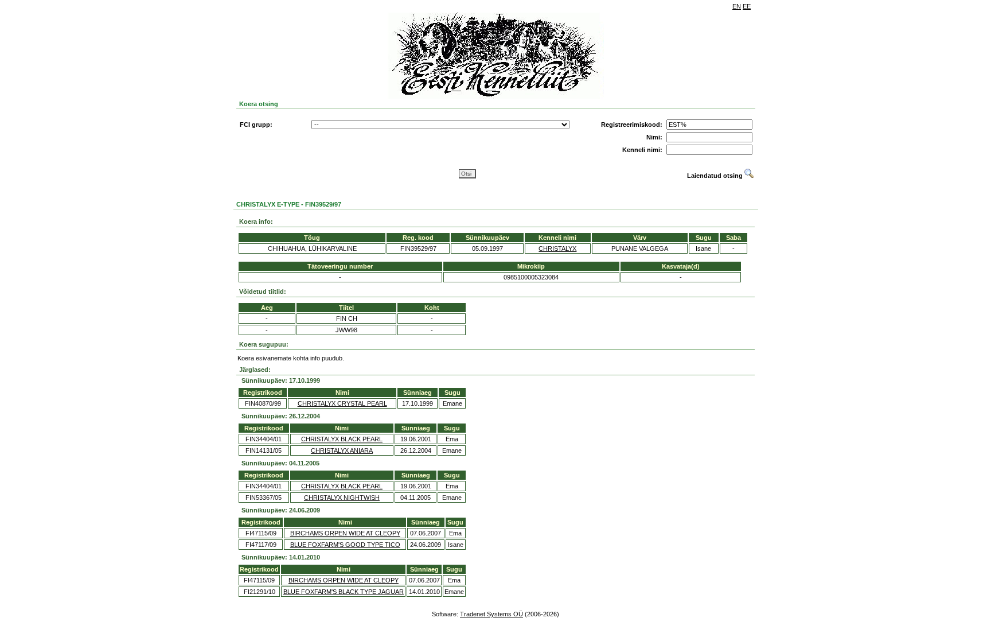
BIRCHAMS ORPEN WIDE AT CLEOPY (345, 533)
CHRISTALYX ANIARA (342, 450)
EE (747, 6)
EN (736, 6)
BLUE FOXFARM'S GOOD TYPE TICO (345, 544)
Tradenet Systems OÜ (491, 614)
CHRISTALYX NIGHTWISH (342, 497)
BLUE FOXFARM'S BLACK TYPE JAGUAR (343, 591)
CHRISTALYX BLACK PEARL (342, 439)
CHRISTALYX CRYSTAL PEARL (342, 403)
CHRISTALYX (557, 248)
